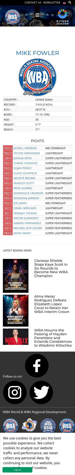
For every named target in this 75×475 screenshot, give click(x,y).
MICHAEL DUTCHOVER (28, 228)
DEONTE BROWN (24, 178)
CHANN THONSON (26, 163)
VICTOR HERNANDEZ (27, 153)
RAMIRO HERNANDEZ (27, 223)
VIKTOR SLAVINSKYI (26, 218)
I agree (17, 469)
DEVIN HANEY (22, 233)
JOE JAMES (20, 203)
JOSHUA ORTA (23, 158)
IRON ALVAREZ (23, 188)
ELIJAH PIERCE (22, 168)
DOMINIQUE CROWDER (28, 193)
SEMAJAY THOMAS (25, 213)
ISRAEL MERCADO (25, 208)
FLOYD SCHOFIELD (25, 173)
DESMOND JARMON (26, 198)
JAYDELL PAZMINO (25, 148)
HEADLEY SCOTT (24, 183)
